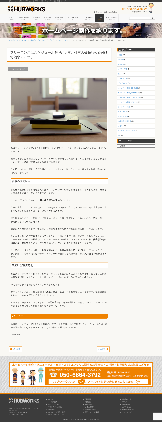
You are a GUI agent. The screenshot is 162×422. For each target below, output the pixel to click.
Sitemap (99, 12)
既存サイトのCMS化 (92, 412)
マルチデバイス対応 (55, 407)
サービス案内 (52, 402)
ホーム (11, 18)
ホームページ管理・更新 (56, 412)
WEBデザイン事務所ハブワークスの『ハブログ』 (38, 40)
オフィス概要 (87, 18)
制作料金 (88, 399)
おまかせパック (90, 409)
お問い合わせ (111, 18)
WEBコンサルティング (56, 415)
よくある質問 (73, 18)
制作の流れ (59, 18)
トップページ (13, 40)
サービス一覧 (23, 18)
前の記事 (16, 349)
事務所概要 (126, 404)
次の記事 (101, 349)
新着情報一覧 (126, 399)
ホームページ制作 (54, 404)
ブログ (99, 18)
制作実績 (47, 18)
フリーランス (63, 40)
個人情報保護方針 (128, 409)
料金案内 (36, 18)
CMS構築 (51, 409)
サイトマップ (126, 412)
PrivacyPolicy (111, 12)
